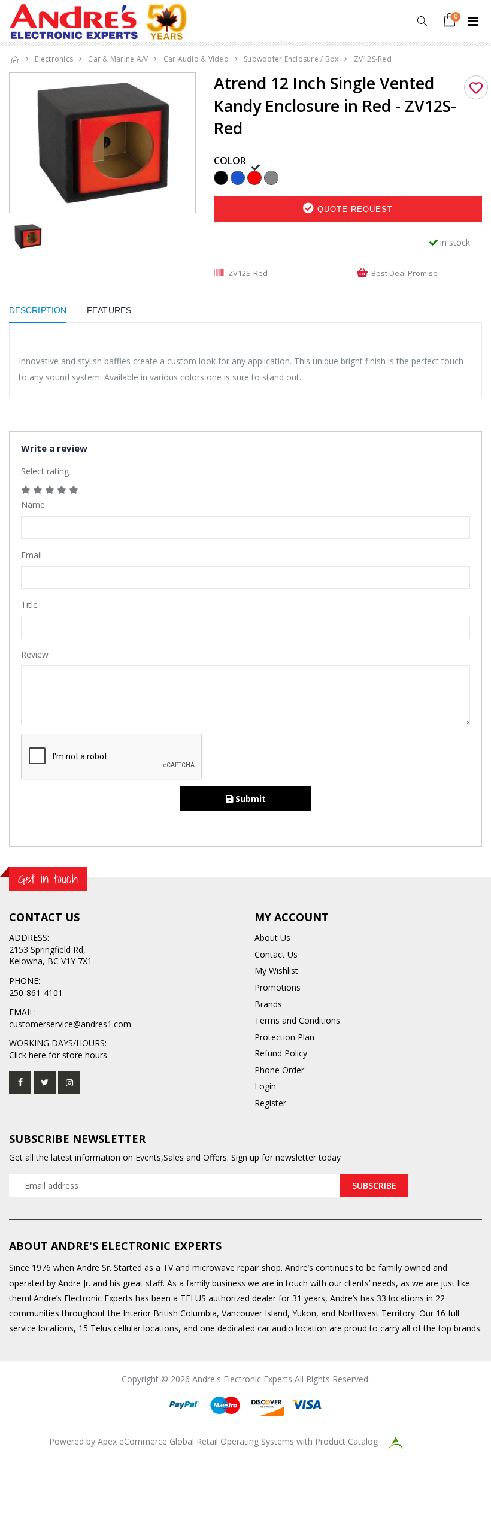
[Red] (254, 177)
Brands (268, 1004)
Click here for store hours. (59, 1055)
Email (31, 555)
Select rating (45, 471)
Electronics (54, 59)
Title (29, 604)
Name (33, 504)
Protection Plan (284, 1037)
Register (270, 1103)
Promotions (277, 987)
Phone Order (279, 1070)
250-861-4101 (36, 992)
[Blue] (238, 177)
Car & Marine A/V (118, 59)
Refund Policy (280, 1053)
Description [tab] (37, 310)
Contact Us (276, 954)
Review (35, 654)
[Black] (221, 177)
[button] (421, 21)
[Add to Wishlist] (476, 87)
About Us (272, 937)
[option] (102, 143)
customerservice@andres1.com (70, 1024)
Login (265, 1086)
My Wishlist (276, 970)
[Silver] (271, 177)
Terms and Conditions (297, 1020)
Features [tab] (109, 310)
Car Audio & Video (196, 59)
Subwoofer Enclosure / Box (291, 59)
